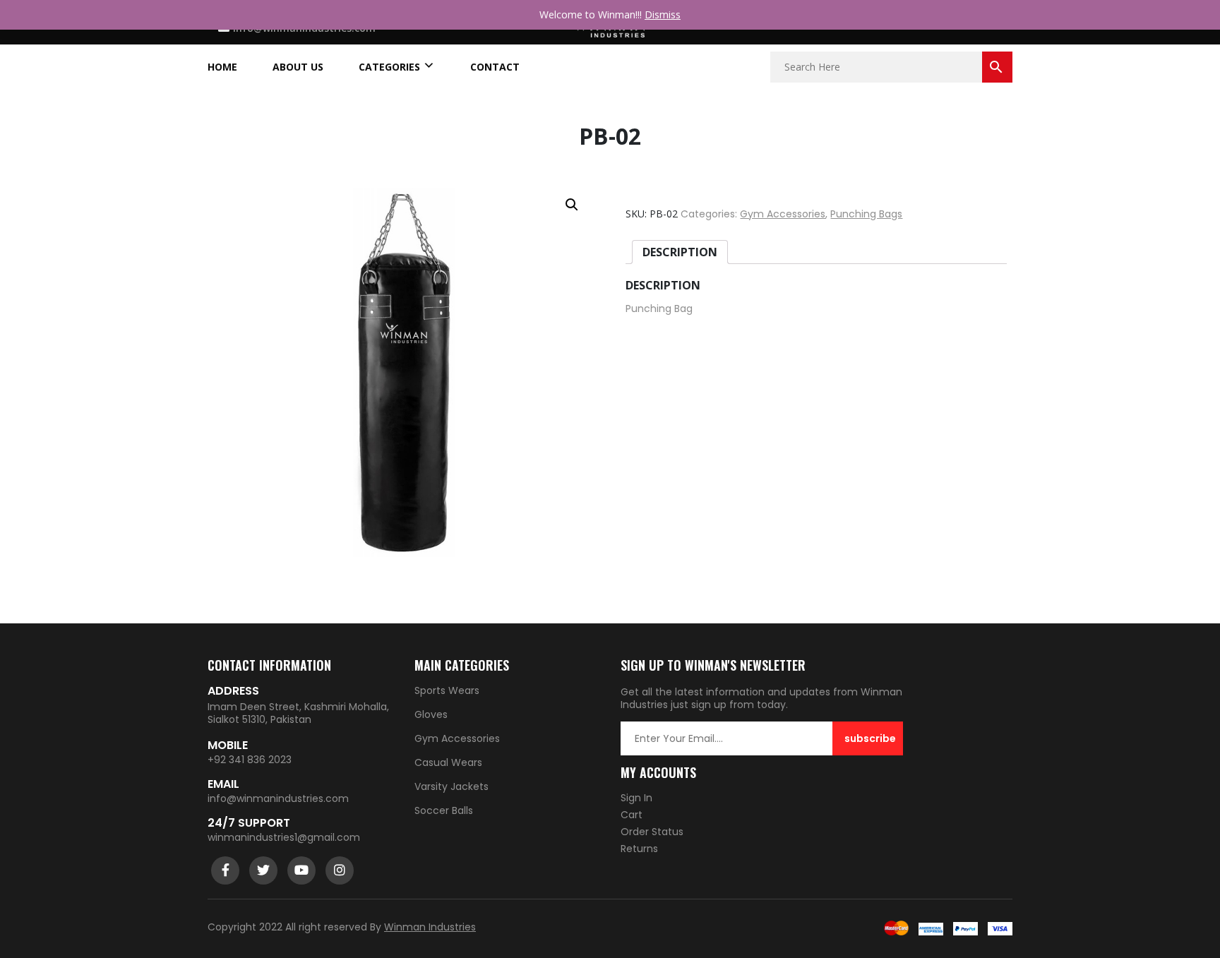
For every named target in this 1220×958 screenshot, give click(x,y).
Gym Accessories (782, 214)
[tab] (680, 252)
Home (222, 67)
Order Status (652, 832)
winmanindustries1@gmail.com (284, 837)
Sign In (636, 798)
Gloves (431, 714)
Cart (631, 815)
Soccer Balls (443, 810)
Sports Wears (446, 690)
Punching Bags (866, 214)
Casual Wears (448, 762)
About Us (298, 67)
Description (679, 252)
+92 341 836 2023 (250, 760)
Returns (639, 849)
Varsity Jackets (451, 786)
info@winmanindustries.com (278, 798)
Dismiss (663, 14)
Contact (495, 67)
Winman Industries (430, 927)
